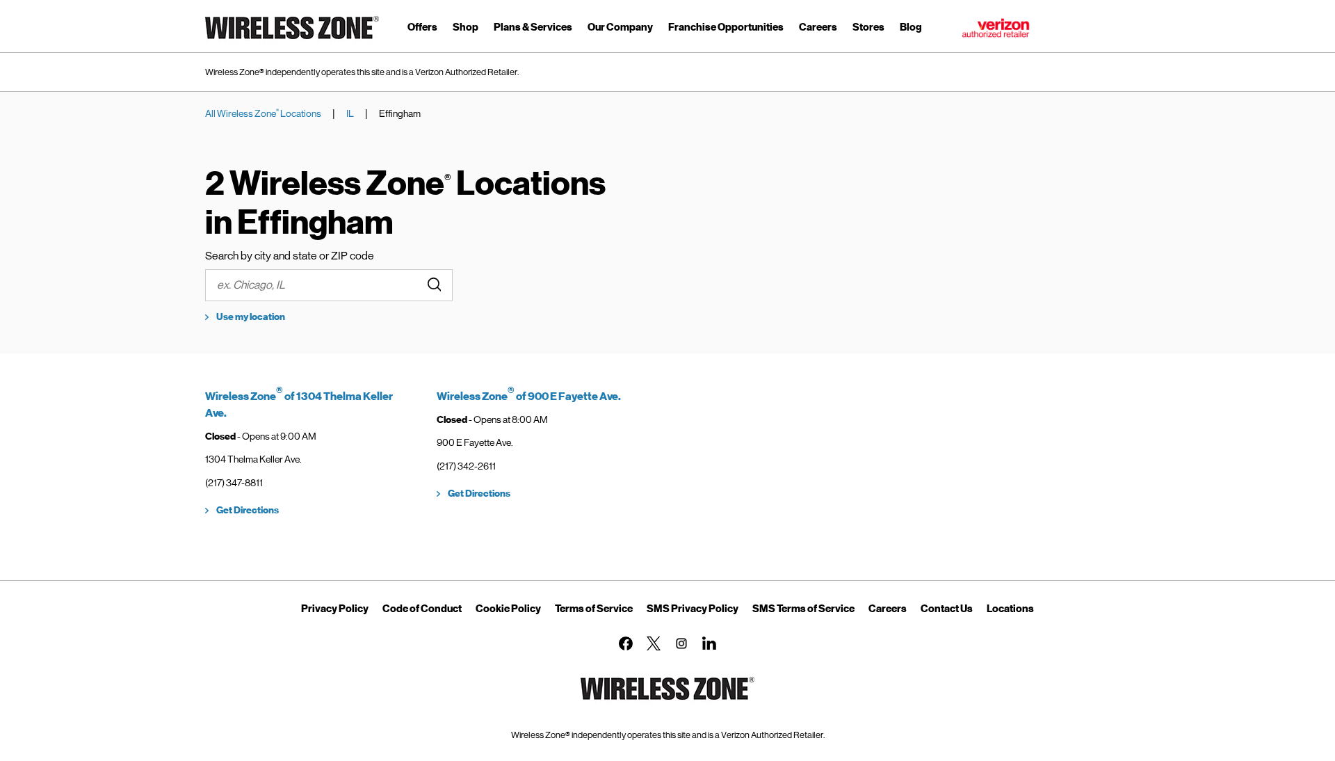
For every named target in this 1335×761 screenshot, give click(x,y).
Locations (1010, 609)
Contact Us (947, 609)
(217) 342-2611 (466, 466)
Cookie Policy (508, 609)
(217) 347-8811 (234, 482)
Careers (887, 609)
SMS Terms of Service (803, 609)
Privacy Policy (335, 609)
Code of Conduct (422, 609)
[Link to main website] (292, 41)
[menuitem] (422, 29)
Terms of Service (594, 609)
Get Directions (247, 510)
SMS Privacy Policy (692, 609)
